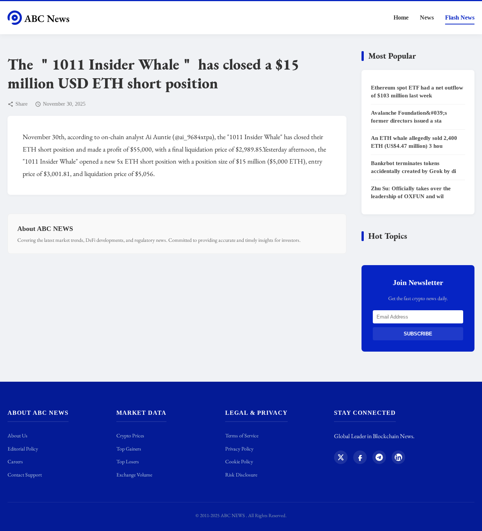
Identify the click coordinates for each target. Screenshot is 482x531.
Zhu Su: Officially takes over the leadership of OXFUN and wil (411, 192)
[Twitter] (341, 459)
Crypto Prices (130, 435)
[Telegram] (379, 459)
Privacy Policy (239, 448)
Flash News (459, 17)
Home (401, 17)
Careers (15, 461)
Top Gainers (128, 448)
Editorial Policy (23, 448)
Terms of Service (241, 435)
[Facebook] (360, 459)
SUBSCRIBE (418, 334)
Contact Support (25, 474)
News (427, 17)
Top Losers (127, 461)
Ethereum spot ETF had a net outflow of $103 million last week (417, 92)
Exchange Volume (134, 474)
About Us (17, 435)
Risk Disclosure (241, 474)
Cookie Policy (239, 461)
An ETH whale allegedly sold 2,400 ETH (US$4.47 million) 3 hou (414, 142)
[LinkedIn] (398, 459)
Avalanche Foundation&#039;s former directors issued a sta (409, 117)
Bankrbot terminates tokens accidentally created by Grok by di (413, 167)
